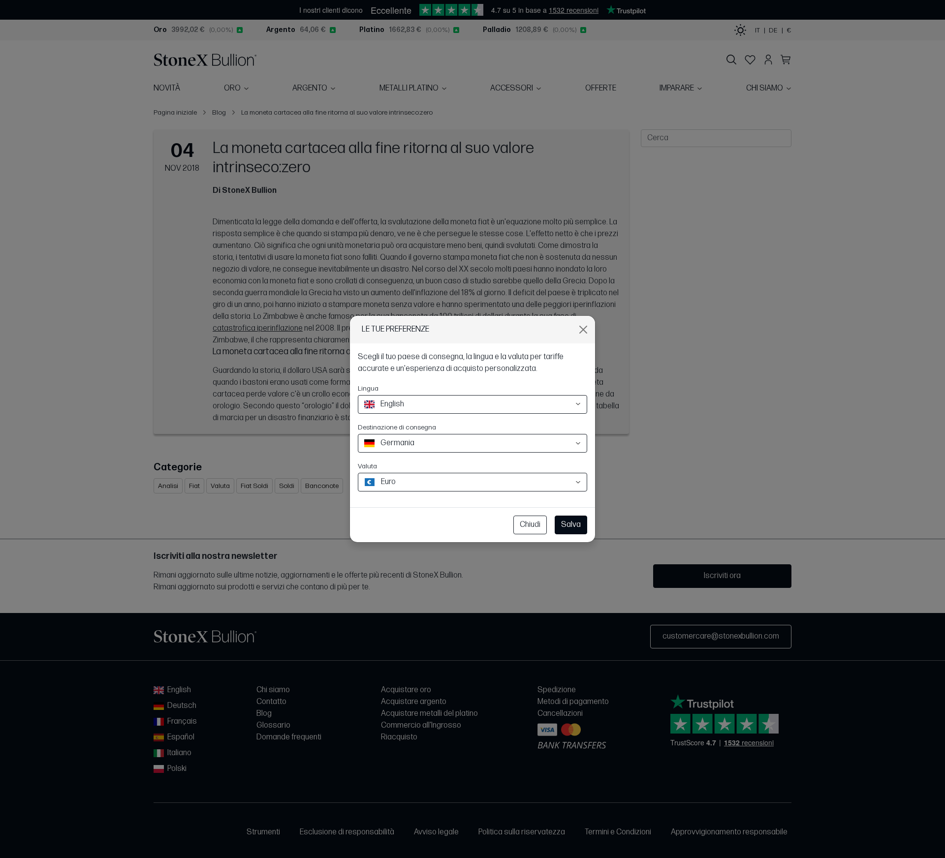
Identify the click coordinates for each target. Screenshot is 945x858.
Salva (571, 524)
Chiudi (530, 524)
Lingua (368, 388)
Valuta (367, 466)
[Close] (583, 329)
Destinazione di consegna (397, 427)
